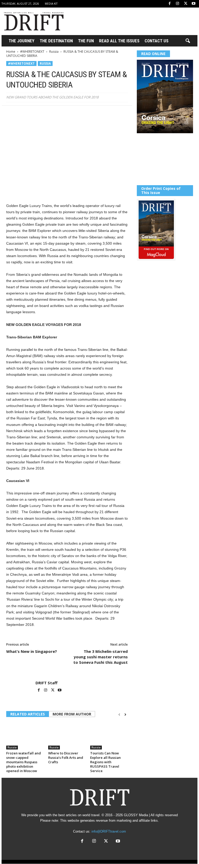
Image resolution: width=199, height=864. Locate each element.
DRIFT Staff (46, 682)
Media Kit (51, 3)
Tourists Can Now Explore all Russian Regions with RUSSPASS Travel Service (105, 762)
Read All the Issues (119, 40)
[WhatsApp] (47, 113)
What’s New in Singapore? (31, 651)
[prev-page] (119, 714)
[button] (187, 41)
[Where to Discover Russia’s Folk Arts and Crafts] (67, 735)
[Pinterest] (35, 113)
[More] (83, 113)
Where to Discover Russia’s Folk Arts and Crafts (65, 757)
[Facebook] (169, 4)
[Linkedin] (59, 113)
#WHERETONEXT (32, 51)
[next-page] (125, 714)
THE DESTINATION (56, 40)
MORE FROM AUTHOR (72, 714)
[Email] (71, 113)
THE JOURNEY (21, 40)
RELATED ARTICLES (27, 714)
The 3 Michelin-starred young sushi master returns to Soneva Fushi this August (100, 657)
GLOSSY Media (136, 815)
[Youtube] (193, 4)
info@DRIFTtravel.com (108, 831)
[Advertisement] (131, 21)
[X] (185, 4)
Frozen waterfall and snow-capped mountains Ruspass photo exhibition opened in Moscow (23, 762)
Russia (54, 51)
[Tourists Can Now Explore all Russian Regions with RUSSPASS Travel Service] (109, 735)
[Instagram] (177, 4)
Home (10, 51)
